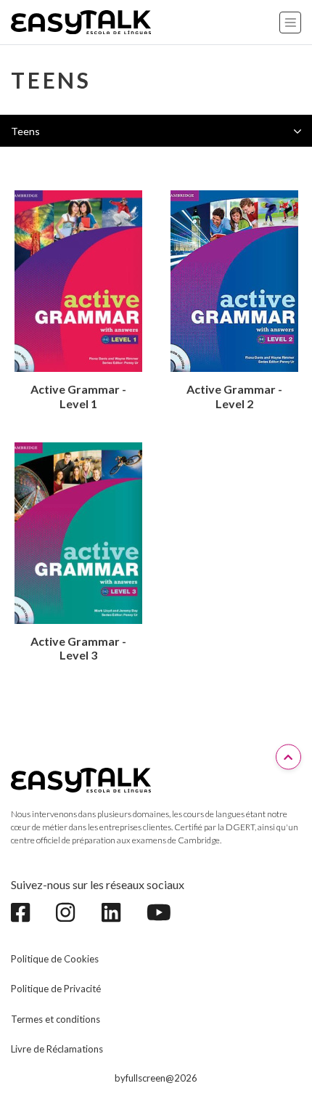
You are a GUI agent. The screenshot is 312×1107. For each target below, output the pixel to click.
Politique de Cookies (55, 959)
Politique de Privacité (56, 988)
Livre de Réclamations (57, 1049)
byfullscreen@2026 (156, 1078)
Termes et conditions (55, 1019)
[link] (28, 912)
